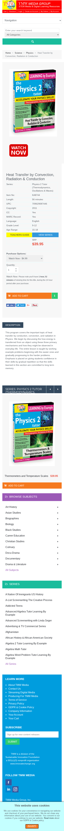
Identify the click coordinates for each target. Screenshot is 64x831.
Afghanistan (12, 632)
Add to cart (20, 296)
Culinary (10, 547)
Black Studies (13, 530)
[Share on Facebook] (11, 305)
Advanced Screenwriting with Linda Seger (28, 620)
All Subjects (12, 570)
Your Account (15, 714)
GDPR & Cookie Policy (21, 707)
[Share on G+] (28, 305)
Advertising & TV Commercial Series (25, 626)
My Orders (44, 11)
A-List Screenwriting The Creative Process (28, 600)
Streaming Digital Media (21, 692)
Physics (29, 53)
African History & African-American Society (28, 637)
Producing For (23, 696)
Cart (5, 11)
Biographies (12, 518)
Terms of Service (17, 700)
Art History (11, 507)
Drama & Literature (15, 564)
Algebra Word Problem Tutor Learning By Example (28, 657)
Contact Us (14, 688)
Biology (9, 524)
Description (12, 325)
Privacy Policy (16, 703)
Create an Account (31, 11)
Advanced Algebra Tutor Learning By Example (25, 613)
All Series (10, 664)
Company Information (20, 711)
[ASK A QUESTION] (55, 296)
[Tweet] (20, 305)
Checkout (12, 11)
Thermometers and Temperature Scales (26, 476)
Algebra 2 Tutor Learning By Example (26, 643)
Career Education (15, 535)
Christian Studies (14, 541)
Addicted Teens (14, 606)
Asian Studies (13, 512)
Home (8, 53)
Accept (32, 826)
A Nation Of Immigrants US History (24, 594)
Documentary (12, 558)
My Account (54, 11)
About (18, 685)
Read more (49, 818)
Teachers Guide (19, 235)
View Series (45, 235)
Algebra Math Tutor (15, 649)
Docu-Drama (12, 553)
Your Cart (13, 718)
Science (18, 53)
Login (20, 11)
